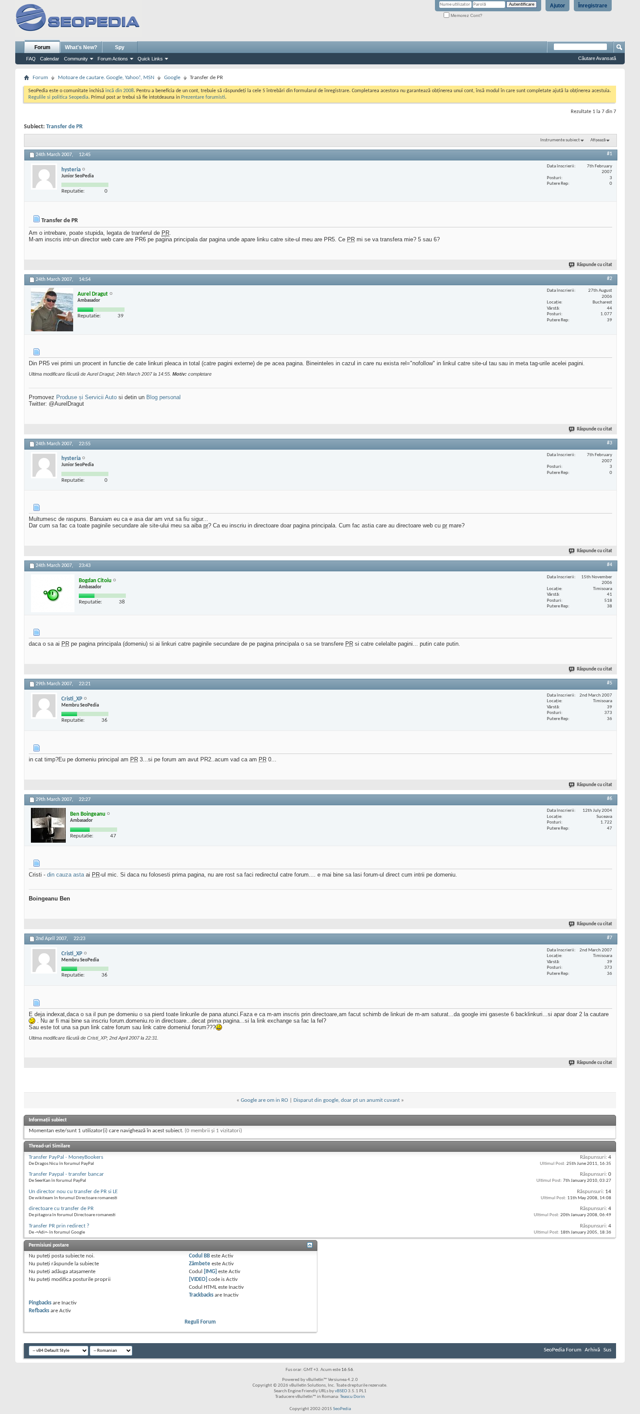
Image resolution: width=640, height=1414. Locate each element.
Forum (42, 47)
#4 (609, 564)
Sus (607, 1350)
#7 (609, 937)
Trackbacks (201, 1295)
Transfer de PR (64, 126)
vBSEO (341, 1391)
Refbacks (39, 1311)
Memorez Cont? (465, 15)
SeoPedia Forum (562, 1350)
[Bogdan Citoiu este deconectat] (52, 593)
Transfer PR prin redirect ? (59, 1226)
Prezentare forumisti (203, 97)
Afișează (598, 140)
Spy (120, 47)
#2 (609, 278)
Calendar (49, 58)
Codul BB (199, 1256)
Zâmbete (199, 1264)
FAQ (31, 58)
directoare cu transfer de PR (61, 1208)
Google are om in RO (264, 1100)
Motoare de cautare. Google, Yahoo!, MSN (106, 77)
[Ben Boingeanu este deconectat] (48, 825)
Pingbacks (40, 1303)
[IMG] (210, 1271)
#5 (609, 683)
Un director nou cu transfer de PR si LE (73, 1191)
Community (76, 58)
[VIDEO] (198, 1279)
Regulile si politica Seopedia (58, 97)
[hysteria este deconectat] (44, 176)
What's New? (81, 47)
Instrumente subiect (560, 140)
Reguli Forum (200, 1322)
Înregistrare (592, 6)
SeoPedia (342, 1409)
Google (172, 77)
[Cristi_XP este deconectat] (44, 706)
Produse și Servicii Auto (86, 397)
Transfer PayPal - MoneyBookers (66, 1157)
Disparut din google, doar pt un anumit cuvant (346, 1100)
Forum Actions (113, 58)
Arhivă (592, 1350)
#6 (609, 798)
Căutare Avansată (597, 58)
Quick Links (150, 58)
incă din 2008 (119, 90)
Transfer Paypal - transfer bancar (66, 1174)
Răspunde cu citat (594, 265)
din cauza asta (65, 874)
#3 (609, 443)
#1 (609, 154)
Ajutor (557, 6)
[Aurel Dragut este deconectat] (52, 309)
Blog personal (163, 397)
